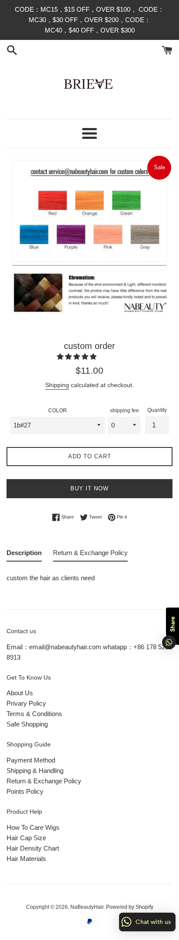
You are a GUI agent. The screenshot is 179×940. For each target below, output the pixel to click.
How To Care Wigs (33, 827)
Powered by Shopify (129, 907)
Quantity (157, 410)
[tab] (24, 555)
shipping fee (124, 411)
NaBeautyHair (86, 907)
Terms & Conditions (34, 713)
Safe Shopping (27, 724)
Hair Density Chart (33, 848)
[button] (77, 356)
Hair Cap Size (26, 837)
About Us (20, 693)
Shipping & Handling (35, 770)
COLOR (57, 411)
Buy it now (89, 488)
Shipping (57, 384)
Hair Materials (26, 858)
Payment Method (31, 760)
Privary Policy (26, 703)
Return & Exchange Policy (44, 781)
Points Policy (25, 791)
